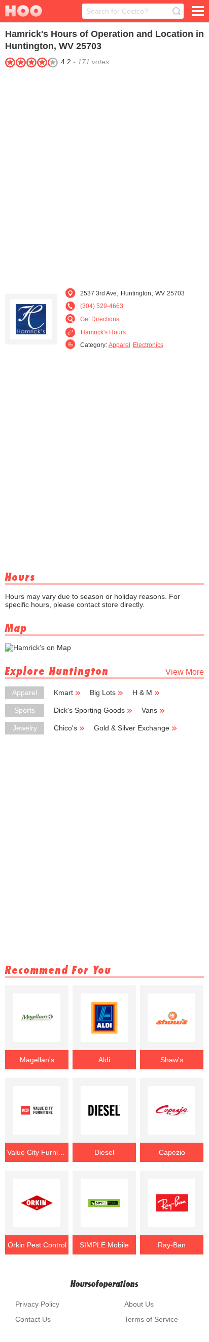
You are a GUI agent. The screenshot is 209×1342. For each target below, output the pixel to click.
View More (184, 672)
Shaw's (171, 1060)
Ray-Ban (172, 1245)
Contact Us (33, 1319)
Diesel (104, 1152)
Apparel (119, 345)
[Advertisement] (104, 175)
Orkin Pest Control (37, 1245)
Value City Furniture (37, 1152)
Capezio (172, 1152)
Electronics (148, 345)
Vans (149, 710)
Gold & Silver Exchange (131, 728)
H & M (142, 692)
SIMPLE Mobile (104, 1245)
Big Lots (103, 692)
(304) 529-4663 (101, 306)
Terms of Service (151, 1319)
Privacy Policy (37, 1304)
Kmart (63, 692)
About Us (139, 1304)
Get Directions (99, 319)
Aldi (104, 1060)
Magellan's (37, 1060)
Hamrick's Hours (103, 332)
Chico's (65, 728)
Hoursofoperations (104, 1283)
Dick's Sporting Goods (89, 710)
